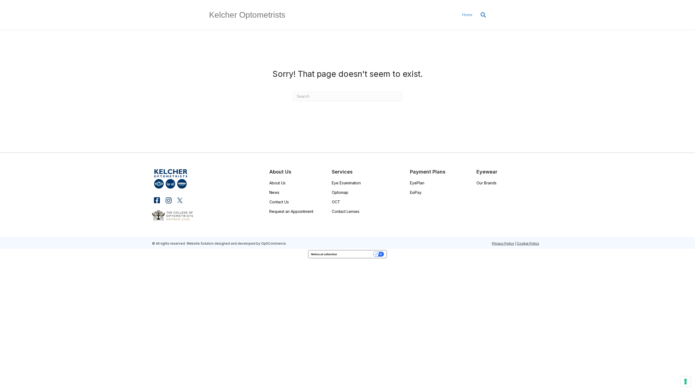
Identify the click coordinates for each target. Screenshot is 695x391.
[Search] (481, 15)
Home (467, 14)
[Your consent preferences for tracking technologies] (685, 381)
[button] (156, 200)
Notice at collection (324, 254)
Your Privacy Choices (357, 254)
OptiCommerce (273, 243)
